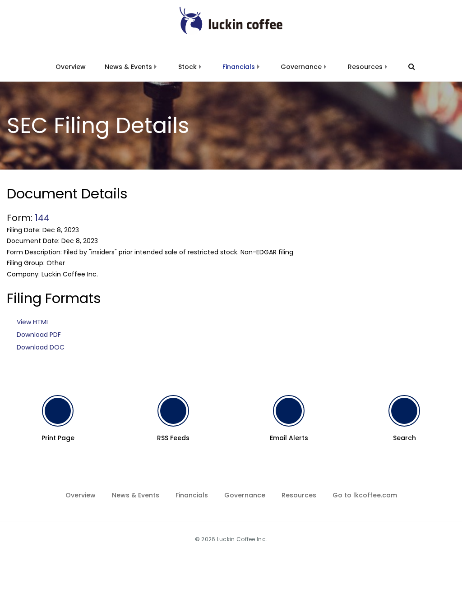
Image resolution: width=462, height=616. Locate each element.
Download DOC (41, 347)
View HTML (33, 321)
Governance (301, 66)
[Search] (407, 66)
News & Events (128, 66)
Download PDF (39, 334)
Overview (70, 66)
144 (42, 217)
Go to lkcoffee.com (365, 495)
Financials (238, 66)
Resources (365, 66)
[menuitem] (70, 61)
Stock (187, 66)
